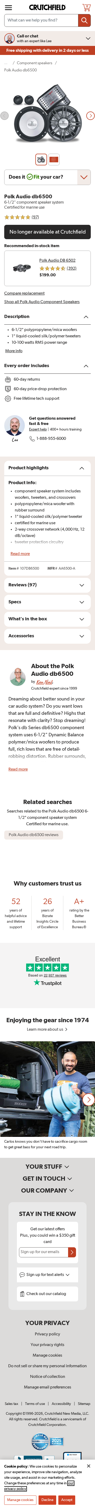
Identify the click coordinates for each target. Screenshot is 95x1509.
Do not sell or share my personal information (47, 1366)
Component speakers (34, 63)
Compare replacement (24, 293)
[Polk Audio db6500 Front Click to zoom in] (47, 115)
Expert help (38, 429)
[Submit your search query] (84, 20)
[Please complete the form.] (72, 1252)
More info (13, 351)
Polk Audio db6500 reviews (34, 835)
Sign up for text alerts (45, 1275)
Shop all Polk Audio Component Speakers (42, 302)
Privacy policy (47, 1334)
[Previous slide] (4, 115)
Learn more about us (45, 1030)
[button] (88, 1099)
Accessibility (61, 1404)
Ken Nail (44, 681)
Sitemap (84, 1404)
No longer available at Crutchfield (48, 232)
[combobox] (47, 20)
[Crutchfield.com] (48, 7)
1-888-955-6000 (51, 439)
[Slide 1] (41, 159)
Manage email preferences (47, 1387)
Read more (20, 554)
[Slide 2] (54, 159)
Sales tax (11, 1404)
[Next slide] (90, 115)
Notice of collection (47, 1377)
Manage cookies (47, 1355)
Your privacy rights (47, 1345)
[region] (47, 1099)
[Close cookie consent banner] (89, 1466)
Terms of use (35, 1404)
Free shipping (47, 50)
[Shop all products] (8, 7)
